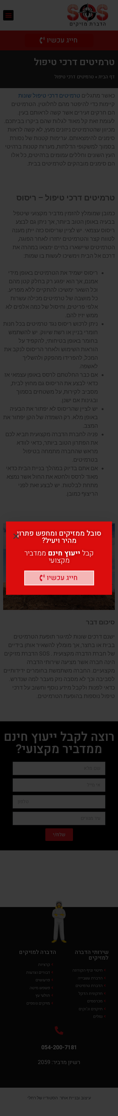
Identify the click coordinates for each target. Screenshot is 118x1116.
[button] (59, 578)
